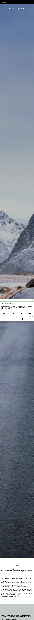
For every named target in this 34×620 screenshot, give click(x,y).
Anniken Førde (14, 596)
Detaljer (30, 316)
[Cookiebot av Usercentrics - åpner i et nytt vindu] (29, 300)
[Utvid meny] (33, 2)
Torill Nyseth (20, 596)
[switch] (13, 313)
